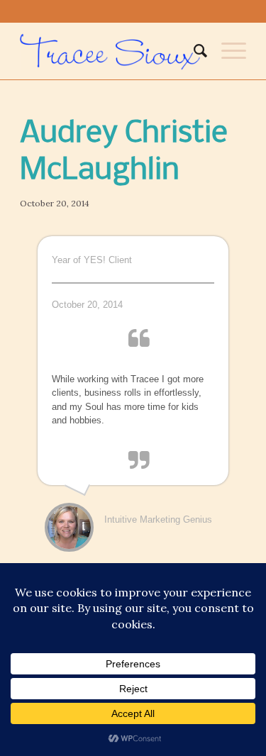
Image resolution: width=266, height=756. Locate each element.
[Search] (193, 51)
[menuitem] (193, 51)
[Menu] (226, 51)
